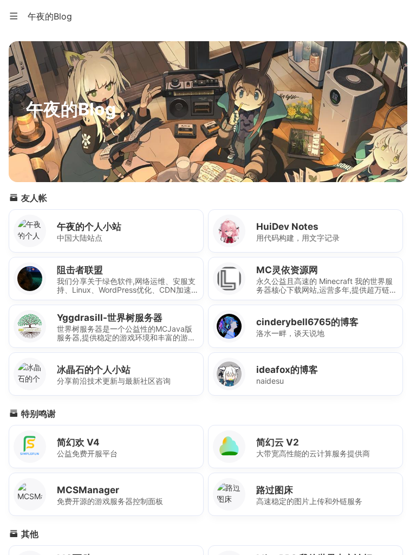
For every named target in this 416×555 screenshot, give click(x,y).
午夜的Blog (50, 16)
